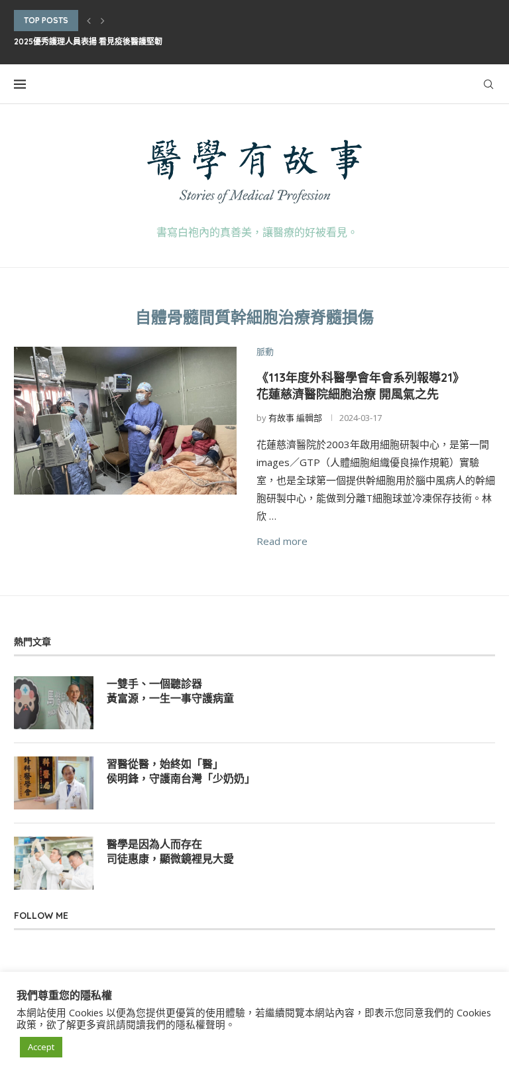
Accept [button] (41, 1047)
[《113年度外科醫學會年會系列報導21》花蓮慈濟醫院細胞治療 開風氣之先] (125, 421)
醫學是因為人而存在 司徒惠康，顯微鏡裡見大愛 (170, 851)
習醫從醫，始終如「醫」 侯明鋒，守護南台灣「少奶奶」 (181, 771)
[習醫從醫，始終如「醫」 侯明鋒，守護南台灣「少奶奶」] (53, 782)
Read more (282, 541)
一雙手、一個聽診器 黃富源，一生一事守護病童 (170, 691)
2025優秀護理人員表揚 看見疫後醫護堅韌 (88, 41)
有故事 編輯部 (295, 418)
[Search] (488, 84)
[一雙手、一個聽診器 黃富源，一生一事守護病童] (53, 702)
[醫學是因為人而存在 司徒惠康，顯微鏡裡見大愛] (53, 863)
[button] (89, 20)
